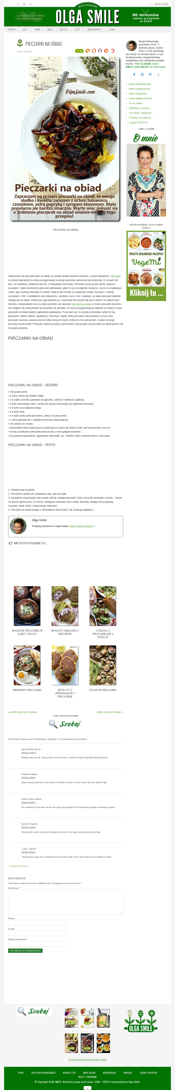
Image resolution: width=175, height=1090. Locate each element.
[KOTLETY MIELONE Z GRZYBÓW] (65, 625)
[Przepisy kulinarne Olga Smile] (87, 16)
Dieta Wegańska (138, 93)
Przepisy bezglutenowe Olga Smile (87, 1059)
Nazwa (11, 918)
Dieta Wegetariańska (140, 98)
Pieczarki (116, 276)
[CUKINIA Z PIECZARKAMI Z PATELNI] (103, 625)
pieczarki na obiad (82, 304)
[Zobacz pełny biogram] (94, 526)
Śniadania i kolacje (139, 108)
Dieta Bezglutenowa (140, 84)
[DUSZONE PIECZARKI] (103, 684)
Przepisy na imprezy (140, 117)
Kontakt (128, 1072)
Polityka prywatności (44, 1072)
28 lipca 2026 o (28, 753)
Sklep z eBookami (87, 1077)
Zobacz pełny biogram (81, 526)
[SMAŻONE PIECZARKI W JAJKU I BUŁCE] (27, 625)
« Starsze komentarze (18, 866)
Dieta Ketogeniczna (139, 89)
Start (21, 1072)
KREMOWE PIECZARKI (27, 690)
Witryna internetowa (17, 939)
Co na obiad (135, 103)
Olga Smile (28, 52)
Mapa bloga (89, 1072)
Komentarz (14, 888)
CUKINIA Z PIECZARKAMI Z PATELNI (103, 634)
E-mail (11, 929)
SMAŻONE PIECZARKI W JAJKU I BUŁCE (27, 632)
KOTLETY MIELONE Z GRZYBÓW (65, 632)
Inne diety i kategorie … (142, 113)
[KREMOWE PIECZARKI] (27, 684)
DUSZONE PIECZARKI (102, 690)
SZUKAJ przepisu (148, 1072)
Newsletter (69, 1072)
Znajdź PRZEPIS (138, 122)
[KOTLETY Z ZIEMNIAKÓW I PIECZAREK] (65, 684)
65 (81, 50)
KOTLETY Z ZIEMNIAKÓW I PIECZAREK (65, 693)
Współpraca (109, 1072)
